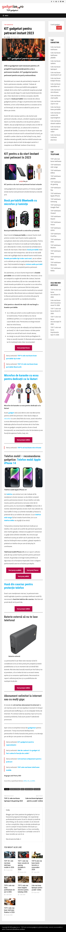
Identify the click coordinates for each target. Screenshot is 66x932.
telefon (9, 494)
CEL (28, 781)
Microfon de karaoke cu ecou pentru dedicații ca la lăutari (21, 377)
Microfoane (29, 789)
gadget (11, 413)
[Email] (63, 1)
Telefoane (37, 789)
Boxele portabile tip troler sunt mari (18, 258)
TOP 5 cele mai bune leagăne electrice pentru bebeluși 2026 (23, 888)
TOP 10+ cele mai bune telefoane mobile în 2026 (9, 864)
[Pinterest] (56, 1)
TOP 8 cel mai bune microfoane (29, 447)
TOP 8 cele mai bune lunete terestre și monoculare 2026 (37, 865)
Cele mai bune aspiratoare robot (55, 129)
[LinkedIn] (61, 1)
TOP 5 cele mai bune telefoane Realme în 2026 (9, 910)
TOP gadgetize (8, 24)
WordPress (16, 929)
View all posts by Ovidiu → (13, 839)
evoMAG (32, 781)
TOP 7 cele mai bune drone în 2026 (56, 311)
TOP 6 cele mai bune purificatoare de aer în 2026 (9, 888)
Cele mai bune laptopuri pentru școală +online (37, 887)
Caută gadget (55, 24)
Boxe (22, 789)
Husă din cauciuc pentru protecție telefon (18, 585)
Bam (23, 929)
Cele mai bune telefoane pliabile (55, 55)
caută (59, 27)
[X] (54, 1)
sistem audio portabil (34, 264)
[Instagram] (58, 1)
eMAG (25, 781)
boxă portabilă (32, 250)
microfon (7, 418)
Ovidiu (8, 37)
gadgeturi (32, 728)
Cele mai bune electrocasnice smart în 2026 (56, 302)
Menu (6, 15)
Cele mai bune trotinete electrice (55, 137)
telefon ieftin (9, 520)
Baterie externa (15, 789)
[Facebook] (52, 1)
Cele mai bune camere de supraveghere (55, 115)
